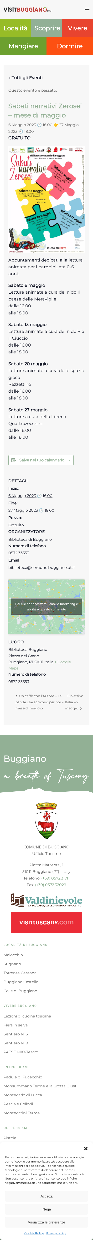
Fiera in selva (16, 1025)
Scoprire (47, 28)
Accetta (46, 1196)
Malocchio (13, 955)
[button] (85, 1148)
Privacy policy (56, 1233)
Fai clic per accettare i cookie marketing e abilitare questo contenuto (46, 606)
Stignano (12, 964)
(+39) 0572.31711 (55, 878)
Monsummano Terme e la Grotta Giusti (41, 1086)
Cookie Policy (34, 1233)
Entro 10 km (16, 1067)
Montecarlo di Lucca (23, 1095)
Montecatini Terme (22, 1113)
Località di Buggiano (26, 945)
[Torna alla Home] (27, 9)
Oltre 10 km (15, 1128)
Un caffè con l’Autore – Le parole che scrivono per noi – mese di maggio (39, 702)
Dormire (70, 46)
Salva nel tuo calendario (41, 460)
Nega (46, 1209)
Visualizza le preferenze (46, 1222)
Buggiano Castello (21, 982)
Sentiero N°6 (16, 1034)
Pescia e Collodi (18, 1104)
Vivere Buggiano (20, 1006)
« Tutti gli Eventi (25, 77)
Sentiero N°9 (16, 1043)
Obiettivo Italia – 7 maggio (74, 702)
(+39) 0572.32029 (50, 885)
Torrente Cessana (20, 973)
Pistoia (10, 1138)
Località (15, 28)
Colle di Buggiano (20, 991)
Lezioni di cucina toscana (27, 1016)
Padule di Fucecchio (23, 1077)
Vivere (77, 28)
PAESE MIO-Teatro (21, 1052)
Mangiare (23, 46)
